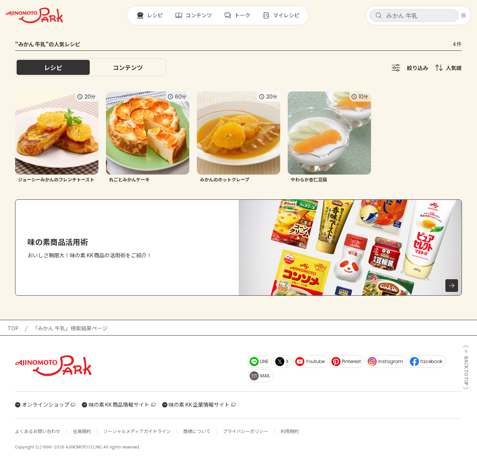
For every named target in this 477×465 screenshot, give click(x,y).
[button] (414, 15)
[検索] (378, 15)
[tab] (127, 67)
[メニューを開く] (463, 15)
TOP (13, 328)
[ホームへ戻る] (34, 15)
